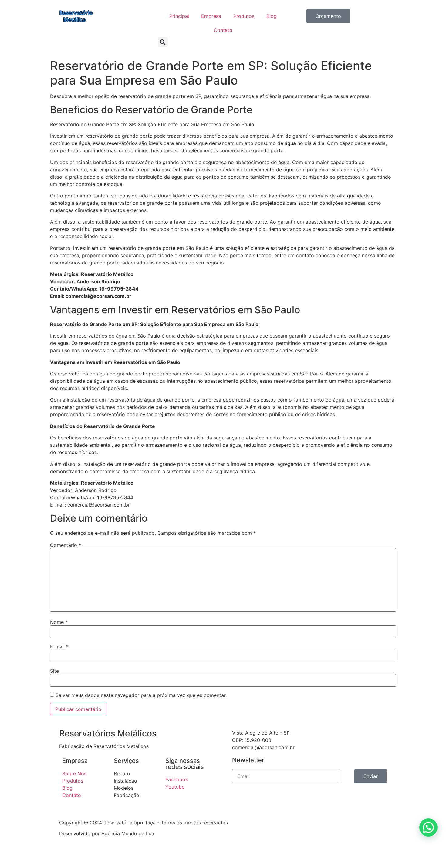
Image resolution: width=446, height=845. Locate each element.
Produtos (243, 16)
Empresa (211, 16)
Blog (271, 16)
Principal (179, 16)
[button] (163, 42)
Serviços (126, 760)
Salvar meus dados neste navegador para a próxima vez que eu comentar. (141, 695)
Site (54, 670)
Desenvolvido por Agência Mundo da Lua (106, 833)
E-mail (59, 646)
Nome (59, 622)
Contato (223, 30)
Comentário (65, 545)
